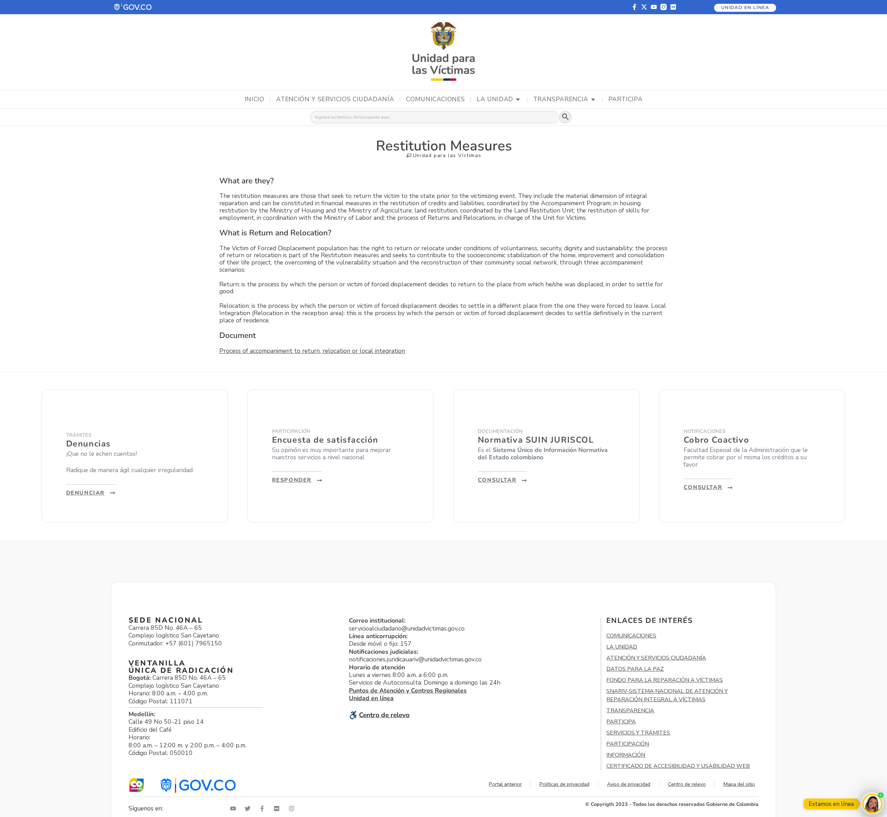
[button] (133, 7)
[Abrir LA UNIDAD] (518, 99)
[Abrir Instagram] (293, 808)
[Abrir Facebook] (263, 808)
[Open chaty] (872, 804)
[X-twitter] (644, 7)
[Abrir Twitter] (249, 808)
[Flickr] (673, 7)
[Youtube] (654, 7)
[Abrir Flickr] (278, 808)
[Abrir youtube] (234, 808)
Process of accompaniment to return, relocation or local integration (312, 351)
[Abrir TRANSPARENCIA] (593, 99)
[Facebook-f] (634, 7)
